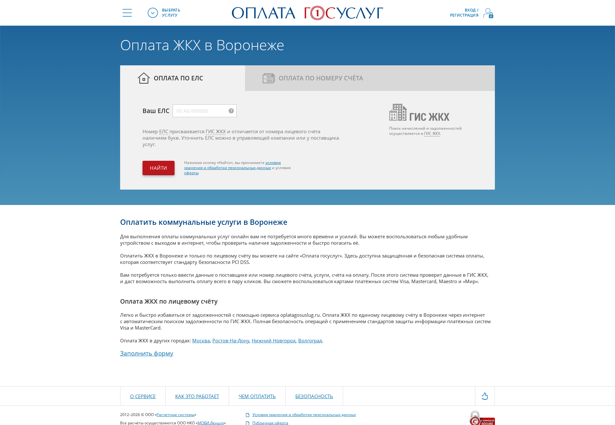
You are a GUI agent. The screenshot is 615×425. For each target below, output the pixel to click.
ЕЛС (163, 131)
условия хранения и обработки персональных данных (232, 165)
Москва (201, 340)
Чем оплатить (257, 396)
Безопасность (314, 396)
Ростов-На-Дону (230, 340)
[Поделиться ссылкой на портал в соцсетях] (485, 395)
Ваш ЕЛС (156, 110)
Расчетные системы (175, 414)
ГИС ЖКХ (216, 131)
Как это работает (197, 396)
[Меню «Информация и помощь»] (127, 13)
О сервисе (143, 396)
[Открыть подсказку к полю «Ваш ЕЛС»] (231, 111)
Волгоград (310, 340)
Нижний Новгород (274, 340)
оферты (191, 173)
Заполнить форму (146, 353)
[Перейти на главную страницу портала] (307, 12)
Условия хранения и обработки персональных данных (304, 414)
